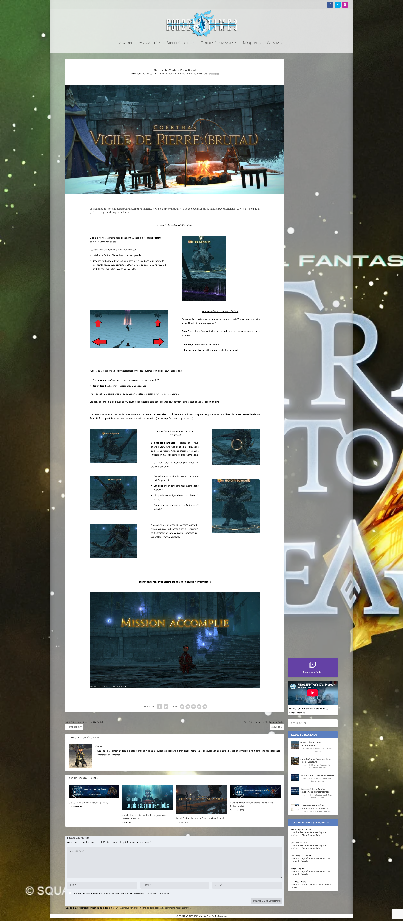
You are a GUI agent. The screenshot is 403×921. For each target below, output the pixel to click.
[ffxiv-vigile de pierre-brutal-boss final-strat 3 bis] (113, 509)
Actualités (319, 811)
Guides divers (320, 748)
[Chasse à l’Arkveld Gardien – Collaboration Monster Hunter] (295, 791)
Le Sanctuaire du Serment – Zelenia (317, 775)
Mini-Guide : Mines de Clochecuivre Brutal (200, 818)
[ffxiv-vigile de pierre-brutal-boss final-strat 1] (236, 532)
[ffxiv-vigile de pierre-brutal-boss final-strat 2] (236, 464)
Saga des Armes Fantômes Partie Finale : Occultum (315, 760)
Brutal (315, 778)
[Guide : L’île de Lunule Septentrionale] (295, 745)
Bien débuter (179, 43)
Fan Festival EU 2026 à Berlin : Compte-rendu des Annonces (314, 807)
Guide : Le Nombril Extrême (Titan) (88, 802)
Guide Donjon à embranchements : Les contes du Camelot (310, 860)
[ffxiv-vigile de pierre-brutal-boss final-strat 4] (113, 557)
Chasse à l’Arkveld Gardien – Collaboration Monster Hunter (314, 791)
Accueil (126, 43)
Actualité (148, 43)
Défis (330, 778)
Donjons (181, 73)
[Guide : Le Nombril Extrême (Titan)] (94, 791)
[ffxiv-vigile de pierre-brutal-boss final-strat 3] (113, 462)
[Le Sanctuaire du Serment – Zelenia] (295, 777)
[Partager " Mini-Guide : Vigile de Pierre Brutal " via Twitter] (166, 706)
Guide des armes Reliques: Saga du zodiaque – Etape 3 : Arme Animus (308, 834)
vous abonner (146, 893)
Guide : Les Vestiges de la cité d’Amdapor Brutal (311, 886)
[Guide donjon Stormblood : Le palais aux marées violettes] (147, 797)
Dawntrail (323, 778)
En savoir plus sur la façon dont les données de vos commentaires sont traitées (153, 908)
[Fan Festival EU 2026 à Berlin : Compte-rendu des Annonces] (295, 807)
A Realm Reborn (168, 73)
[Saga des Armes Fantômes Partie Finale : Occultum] (295, 761)
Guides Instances (217, 43)
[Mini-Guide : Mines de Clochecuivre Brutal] (201, 799)
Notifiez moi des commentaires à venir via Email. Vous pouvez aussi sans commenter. (121, 893)
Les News (327, 811)
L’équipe (250, 43)
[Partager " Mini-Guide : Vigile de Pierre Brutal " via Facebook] (160, 706)
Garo (142, 73)
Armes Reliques (320, 765)
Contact (275, 43)
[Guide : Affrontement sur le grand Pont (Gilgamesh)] (255, 791)
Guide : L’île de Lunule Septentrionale (310, 744)
